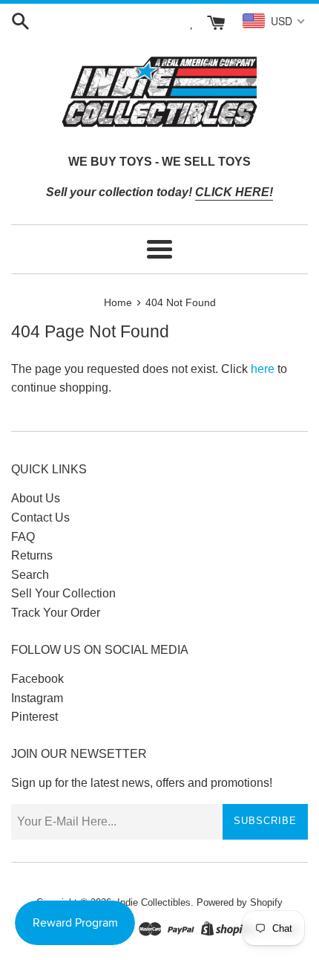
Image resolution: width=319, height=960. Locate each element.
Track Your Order (55, 612)
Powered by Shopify (240, 902)
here (262, 369)
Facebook (37, 678)
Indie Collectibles (154, 902)
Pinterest (34, 716)
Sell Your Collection (63, 593)
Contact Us (40, 517)
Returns (32, 555)
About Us (35, 498)
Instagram (37, 698)
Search (30, 574)
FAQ (23, 537)
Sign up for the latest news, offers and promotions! (141, 782)
